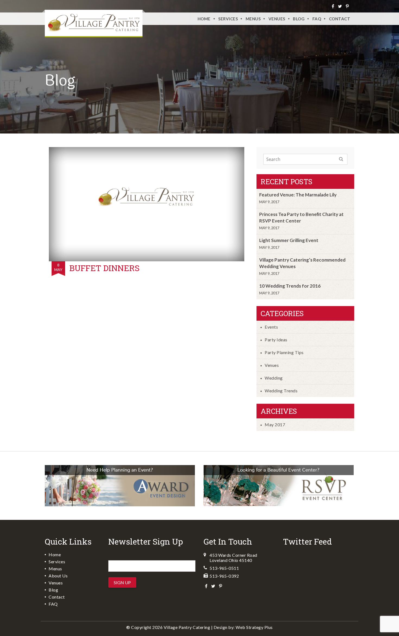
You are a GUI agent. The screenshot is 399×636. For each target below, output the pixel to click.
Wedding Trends (281, 390)
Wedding (274, 377)
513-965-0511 (224, 568)
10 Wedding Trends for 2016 (290, 286)
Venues (272, 365)
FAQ (316, 18)
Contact (339, 18)
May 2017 (275, 424)
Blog (299, 18)
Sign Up (122, 582)
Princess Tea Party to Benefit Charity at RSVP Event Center (301, 217)
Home (204, 18)
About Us (58, 575)
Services (228, 18)
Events (271, 326)
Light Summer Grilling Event (288, 240)
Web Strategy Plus (254, 627)
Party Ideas (276, 339)
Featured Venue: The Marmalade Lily (298, 195)
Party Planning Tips (284, 352)
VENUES (276, 18)
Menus (253, 18)
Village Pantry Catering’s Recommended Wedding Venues (302, 263)
